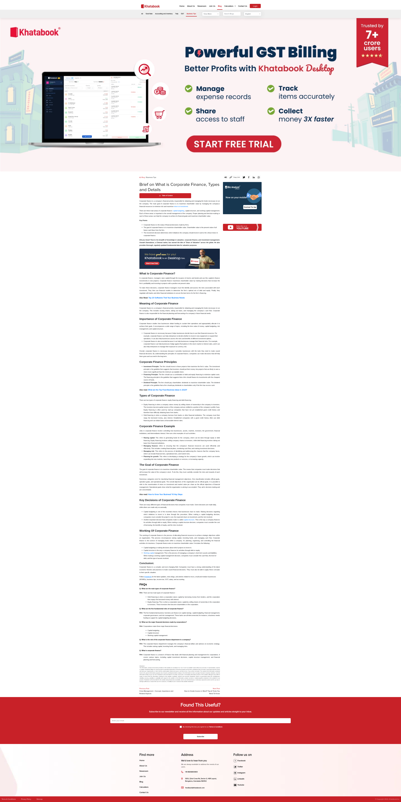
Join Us (212, 6)
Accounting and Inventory (164, 14)
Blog (220, 6)
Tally (176, 14)
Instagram (241, 773)
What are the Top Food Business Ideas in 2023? (167, 390)
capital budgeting (178, 211)
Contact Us (242, 6)
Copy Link (234, 176)
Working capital (149, 553)
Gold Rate (149, 14)
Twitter (240, 767)
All (142, 14)
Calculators (228, 6)
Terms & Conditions (9, 799)
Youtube (240, 785)
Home (182, 6)
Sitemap (40, 799)
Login (255, 6)
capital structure (188, 520)
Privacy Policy (26, 799)
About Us (191, 6)
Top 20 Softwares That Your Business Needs (166, 298)
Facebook (241, 760)
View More (208, 14)
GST (182, 14)
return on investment (181, 206)
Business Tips (191, 14)
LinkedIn (240, 779)
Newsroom (201, 6)
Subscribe (200, 737)
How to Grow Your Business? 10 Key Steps (165, 494)
